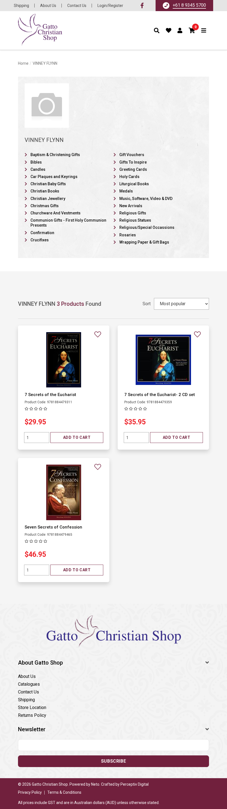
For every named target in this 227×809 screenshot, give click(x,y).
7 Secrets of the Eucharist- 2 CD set (159, 394)
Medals (126, 191)
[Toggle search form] (156, 30)
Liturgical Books (134, 184)
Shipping (21, 5)
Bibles (36, 162)
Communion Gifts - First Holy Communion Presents (68, 222)
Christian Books (44, 191)
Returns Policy (32, 715)
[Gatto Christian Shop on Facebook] (142, 5)
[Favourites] (168, 30)
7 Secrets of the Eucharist (50, 394)
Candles (37, 169)
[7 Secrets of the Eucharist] (63, 359)
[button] (192, 30)
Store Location (32, 707)
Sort (147, 303)
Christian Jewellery (47, 198)
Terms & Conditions (64, 792)
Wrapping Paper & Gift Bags (144, 242)
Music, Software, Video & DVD (145, 198)
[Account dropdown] (180, 30)
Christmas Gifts (44, 206)
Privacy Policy (30, 792)
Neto (95, 784)
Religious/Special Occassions (146, 227)
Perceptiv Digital (134, 784)
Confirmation (42, 233)
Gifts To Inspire (133, 162)
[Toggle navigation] (204, 30)
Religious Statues (135, 220)
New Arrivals (130, 206)
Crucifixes (39, 240)
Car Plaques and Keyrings (54, 176)
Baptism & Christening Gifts (55, 154)
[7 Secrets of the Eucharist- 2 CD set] (163, 359)
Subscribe (113, 761)
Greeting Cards (133, 169)
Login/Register (110, 5)
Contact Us (76, 5)
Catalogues (29, 684)
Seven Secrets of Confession (53, 527)
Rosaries (127, 235)
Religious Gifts (132, 213)
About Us (48, 5)
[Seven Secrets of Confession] (63, 492)
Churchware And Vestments (55, 213)
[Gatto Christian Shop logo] (40, 30)
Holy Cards (129, 176)
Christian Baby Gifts (48, 184)
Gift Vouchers (131, 154)
